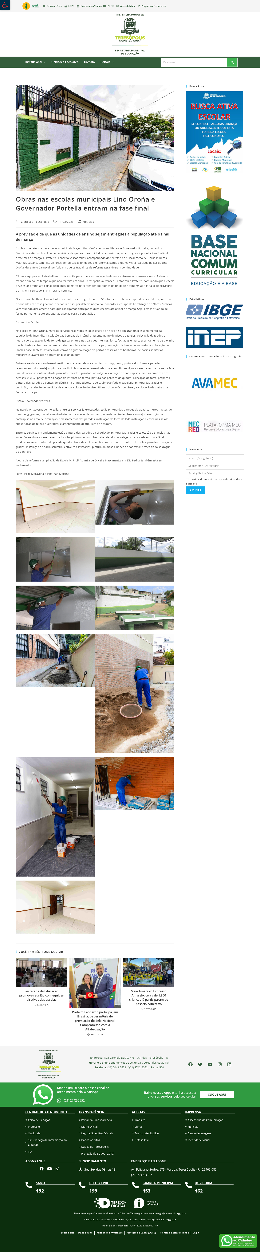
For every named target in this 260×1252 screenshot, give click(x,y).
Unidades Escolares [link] (64, 62)
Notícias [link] (88, 221)
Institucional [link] (33, 62)
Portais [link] (105, 62)
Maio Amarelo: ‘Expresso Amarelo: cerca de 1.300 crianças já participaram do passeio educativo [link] (148, 997)
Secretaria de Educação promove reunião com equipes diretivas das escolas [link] (41, 995)
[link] (5, 5)
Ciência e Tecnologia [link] (35, 221)
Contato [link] (89, 62)
